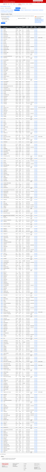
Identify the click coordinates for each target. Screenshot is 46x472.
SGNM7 (2, 368)
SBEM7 (2, 354)
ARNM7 (2, 37)
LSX (1, 254)
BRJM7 (2, 56)
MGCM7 (2, 266)
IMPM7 (2, 203)
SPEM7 (2, 381)
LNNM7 (2, 249)
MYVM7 (2, 286)
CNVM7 (2, 96)
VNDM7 (2, 423)
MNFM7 (2, 276)
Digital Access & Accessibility (37, 468)
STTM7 (2, 392)
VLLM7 (2, 419)
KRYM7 (2, 231)
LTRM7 (2, 256)
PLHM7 (2, 319)
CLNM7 (2, 93)
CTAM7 (2, 102)
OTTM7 (2, 307)
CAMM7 (2, 74)
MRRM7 (2, 282)
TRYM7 (2, 401)
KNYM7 (2, 226)
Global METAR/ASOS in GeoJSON (39, 20)
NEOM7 (2, 289)
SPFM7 (2, 383)
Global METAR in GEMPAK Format (39, 19)
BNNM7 (2, 49)
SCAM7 (2, 358)
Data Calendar (11, 11)
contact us (34, 2)
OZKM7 (2, 309)
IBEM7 (1, 201)
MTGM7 (2, 283)
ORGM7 (2, 304)
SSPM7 (2, 387)
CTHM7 (2, 103)
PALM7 (2, 312)
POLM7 (2, 321)
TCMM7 (2, 398)
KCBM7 (2, 215)
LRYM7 (2, 253)
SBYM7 (2, 357)
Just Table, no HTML (4, 21)
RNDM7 (2, 343)
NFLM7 (2, 292)
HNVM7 (2, 184)
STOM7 (2, 390)
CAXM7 (2, 79)
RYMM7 (2, 349)
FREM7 (2, 154)
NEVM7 (2, 291)
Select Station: (2, 8)
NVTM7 (2, 297)
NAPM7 (2, 288)
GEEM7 (2, 165)
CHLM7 (2, 87)
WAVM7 (2, 432)
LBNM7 (2, 240)
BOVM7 (2, 52)
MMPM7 (2, 273)
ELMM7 (2, 131)
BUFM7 (2, 61)
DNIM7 (2, 113)
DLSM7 (2, 110)
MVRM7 (2, 285)
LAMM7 (2, 239)
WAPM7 (2, 429)
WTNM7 (2, 450)
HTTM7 (2, 199)
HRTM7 (2, 194)
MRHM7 (2, 280)
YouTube (25, 468)
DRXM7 (2, 118)
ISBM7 (1, 206)
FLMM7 (2, 148)
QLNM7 (2, 334)
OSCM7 (2, 306)
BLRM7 (2, 46)
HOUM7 (2, 187)
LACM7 (2, 237)
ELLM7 (2, 129)
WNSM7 (2, 441)
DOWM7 (2, 116)
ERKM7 (2, 136)
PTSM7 (2, 331)
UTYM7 (2, 413)
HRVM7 (2, 195)
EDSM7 (2, 126)
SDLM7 (2, 363)
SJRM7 (2, 369)
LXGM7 (2, 262)
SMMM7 (2, 380)
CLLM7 (2, 90)
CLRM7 (2, 94)
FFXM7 (2, 147)
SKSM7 (2, 372)
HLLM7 (2, 179)
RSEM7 (2, 346)
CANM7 (2, 76)
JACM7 (2, 207)
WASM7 (2, 431)
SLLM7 (2, 376)
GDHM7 (2, 163)
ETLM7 (2, 138)
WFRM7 (2, 437)
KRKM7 (2, 228)
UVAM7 (2, 415)
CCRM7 (2, 84)
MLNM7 (2, 269)
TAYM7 (2, 397)
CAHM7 (2, 71)
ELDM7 (2, 128)
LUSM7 (2, 258)
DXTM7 (2, 122)
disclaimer (38, 2)
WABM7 (2, 427)
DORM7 (2, 114)
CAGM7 (2, 70)
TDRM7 (2, 400)
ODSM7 (2, 301)
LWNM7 (2, 260)
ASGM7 (2, 39)
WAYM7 (2, 434)
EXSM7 (2, 139)
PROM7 (2, 327)
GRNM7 (2, 173)
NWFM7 (2, 298)
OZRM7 (2, 310)
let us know (8, 16)
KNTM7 (2, 223)
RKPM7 (2, 342)
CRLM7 (2, 99)
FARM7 (2, 141)
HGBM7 (2, 176)
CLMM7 (2, 91)
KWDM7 (2, 236)
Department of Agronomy (5, 466)
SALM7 (2, 353)
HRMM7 (2, 189)
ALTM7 (2, 31)
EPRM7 (2, 135)
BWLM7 (2, 68)
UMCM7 (2, 407)
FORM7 (2, 151)
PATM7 (2, 313)
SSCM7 (2, 386)
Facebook (25, 463)
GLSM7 (2, 170)
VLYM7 (2, 422)
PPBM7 (2, 322)
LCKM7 (2, 243)
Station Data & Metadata (3, 6)
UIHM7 (2, 405)
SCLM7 (2, 361)
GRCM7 (2, 171)
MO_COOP (8, 6)
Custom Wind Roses (4, 11)
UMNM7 (2, 408)
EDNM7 (2, 125)
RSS (24, 469)
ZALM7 (2, 451)
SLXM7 (2, 378)
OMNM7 (2, 303)
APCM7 (2, 36)
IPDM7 (1, 204)
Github (25, 466)
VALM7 (2, 416)
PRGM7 (2, 324)
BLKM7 (2, 43)
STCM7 (2, 389)
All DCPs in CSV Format (38, 21)
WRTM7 (2, 447)
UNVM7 (2, 411)
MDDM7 (2, 263)
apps (41, 2)
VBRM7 (2, 418)
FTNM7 (2, 158)
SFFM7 (2, 366)
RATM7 (2, 338)
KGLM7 (2, 221)
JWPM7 (2, 211)
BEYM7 (2, 42)
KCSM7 (2, 217)
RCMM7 (2, 340)
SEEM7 (2, 365)
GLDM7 (2, 166)
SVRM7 (2, 394)
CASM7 (2, 77)
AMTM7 (2, 33)
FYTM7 (2, 160)
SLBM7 (2, 373)
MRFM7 (2, 279)
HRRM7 (2, 192)
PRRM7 (2, 328)
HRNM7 (2, 191)
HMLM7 (2, 180)
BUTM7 (2, 64)
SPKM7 (2, 384)
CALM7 (2, 73)
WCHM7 (2, 435)
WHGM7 (2, 438)
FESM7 (2, 145)
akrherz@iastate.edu (15, 466)
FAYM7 (2, 144)
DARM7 (2, 107)
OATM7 (2, 300)
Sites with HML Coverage (38, 22)
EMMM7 (2, 132)
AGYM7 (2, 28)
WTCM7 (2, 448)
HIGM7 (2, 177)
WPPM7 (2, 444)
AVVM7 (2, 40)
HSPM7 (2, 197)
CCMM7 (2, 81)
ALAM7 (2, 30)
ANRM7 (2, 34)
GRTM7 (2, 174)
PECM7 (2, 318)
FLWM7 (2, 150)
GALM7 (2, 162)
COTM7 (2, 97)
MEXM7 (2, 265)
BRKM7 (2, 57)
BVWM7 (2, 67)
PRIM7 (1, 325)
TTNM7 (2, 404)
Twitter (25, 465)
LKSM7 (2, 246)
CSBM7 (2, 100)
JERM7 (2, 210)
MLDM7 (2, 268)
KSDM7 (2, 233)
